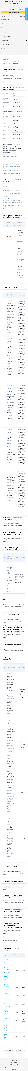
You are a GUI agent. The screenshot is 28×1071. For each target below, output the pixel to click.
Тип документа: (5, 27)
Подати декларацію (14, 12)
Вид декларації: (5, 19)
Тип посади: (4, 32)
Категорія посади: (5, 36)
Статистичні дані (22, 9)
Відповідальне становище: (7, 48)
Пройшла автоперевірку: (7, 53)
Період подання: (5, 40)
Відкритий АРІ (12, 9)
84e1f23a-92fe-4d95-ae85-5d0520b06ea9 (7, 1020)
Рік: (2, 23)
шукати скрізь (23, 16)
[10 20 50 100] (13, 1044)
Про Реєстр (3, 9)
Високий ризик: (5, 44)
